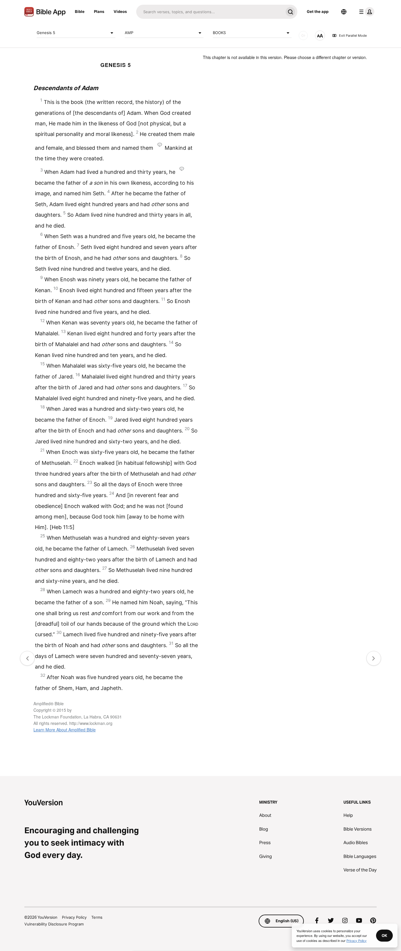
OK (384, 935)
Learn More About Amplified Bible (64, 730)
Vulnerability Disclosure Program (54, 924)
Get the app (317, 11)
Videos (120, 11)
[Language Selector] (344, 12)
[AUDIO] (303, 35)
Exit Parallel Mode (353, 35)
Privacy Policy (74, 917)
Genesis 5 (46, 32)
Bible (80, 11)
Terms (96, 917)
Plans (99, 11)
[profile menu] (365, 12)
